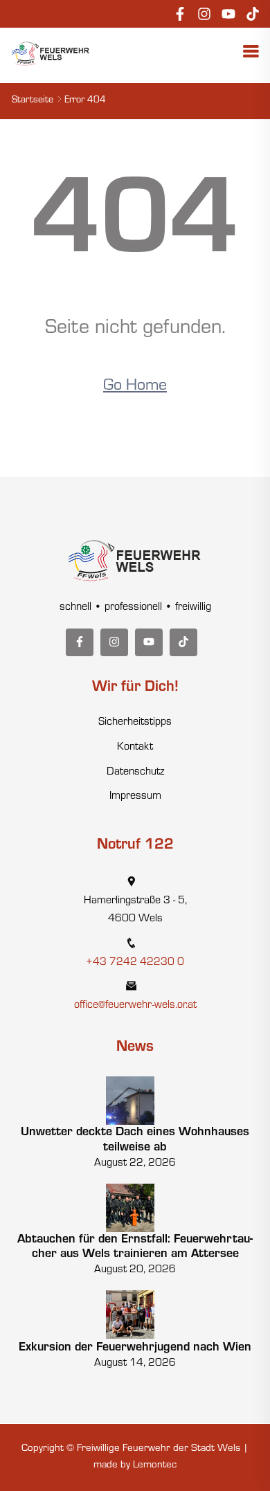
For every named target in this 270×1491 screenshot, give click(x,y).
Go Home (135, 387)
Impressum (135, 796)
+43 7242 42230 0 (135, 962)
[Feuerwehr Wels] (50, 54)
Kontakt (135, 747)
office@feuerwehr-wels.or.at (135, 1005)
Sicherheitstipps (135, 722)
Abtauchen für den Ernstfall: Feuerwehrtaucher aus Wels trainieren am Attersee (135, 1248)
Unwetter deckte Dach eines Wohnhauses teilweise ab (135, 1141)
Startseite (32, 101)
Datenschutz (135, 772)
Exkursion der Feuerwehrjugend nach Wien (135, 1348)
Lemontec (155, 1466)
